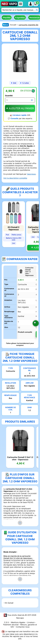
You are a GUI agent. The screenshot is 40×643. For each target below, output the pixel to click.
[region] (20, 303)
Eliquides (7, 17)
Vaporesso (31, 174)
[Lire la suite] (20, 523)
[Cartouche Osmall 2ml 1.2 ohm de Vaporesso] (20, 62)
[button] (35, 323)
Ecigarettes (20, 17)
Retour (5, 25)
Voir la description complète (15, 178)
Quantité (9, 95)
